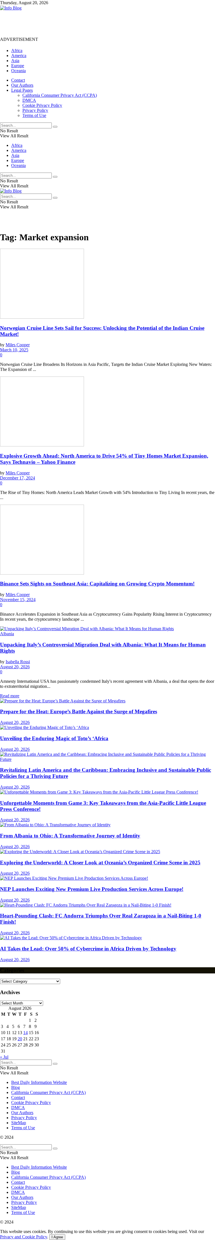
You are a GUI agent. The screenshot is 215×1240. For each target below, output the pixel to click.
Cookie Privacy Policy (42, 105)
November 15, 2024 (18, 599)
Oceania (18, 70)
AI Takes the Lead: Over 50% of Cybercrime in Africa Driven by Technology (88, 949)
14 (25, 1032)
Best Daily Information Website (39, 1082)
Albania (7, 633)
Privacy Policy (35, 110)
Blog (15, 1087)
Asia (15, 60)
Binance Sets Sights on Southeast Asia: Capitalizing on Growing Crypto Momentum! (97, 584)
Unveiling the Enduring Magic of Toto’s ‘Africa (54, 738)
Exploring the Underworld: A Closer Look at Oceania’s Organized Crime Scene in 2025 (100, 862)
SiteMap (18, 1122)
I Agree (57, 1237)
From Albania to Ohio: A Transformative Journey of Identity (70, 836)
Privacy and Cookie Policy (23, 1236)
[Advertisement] (102, 23)
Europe (17, 65)
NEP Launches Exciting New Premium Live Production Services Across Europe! (91, 889)
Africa (16, 50)
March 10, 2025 (14, 349)
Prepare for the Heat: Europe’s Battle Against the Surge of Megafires (78, 711)
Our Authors (22, 85)
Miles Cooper (18, 344)
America (18, 55)
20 (20, 1038)
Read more (9, 695)
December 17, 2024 (17, 478)
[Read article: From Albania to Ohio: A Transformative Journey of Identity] (107, 824)
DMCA (29, 100)
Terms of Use (34, 115)
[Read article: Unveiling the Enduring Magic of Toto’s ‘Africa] (107, 727)
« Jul (4, 1057)
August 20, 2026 (15, 666)
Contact (18, 80)
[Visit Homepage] (11, 8)
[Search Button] (55, 127)
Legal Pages (22, 90)
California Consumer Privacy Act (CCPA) (59, 95)
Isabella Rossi (18, 661)
